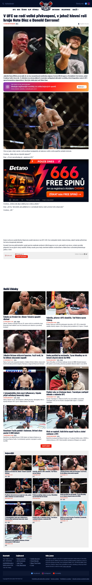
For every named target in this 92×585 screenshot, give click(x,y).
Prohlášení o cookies (65, 579)
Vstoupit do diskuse (21, 256)
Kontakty (58, 573)
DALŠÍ (75, 9)
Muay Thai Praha (36, 563)
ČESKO (24, 9)
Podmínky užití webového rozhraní (41, 579)
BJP (29, 9)
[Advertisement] (46, 225)
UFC (14, 9)
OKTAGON (55, 9)
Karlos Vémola (21, 559)
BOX (18, 9)
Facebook (36, 573)
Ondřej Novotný (35, 559)
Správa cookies (55, 579)
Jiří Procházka (21, 561)
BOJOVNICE (66, 9)
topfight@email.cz (8, 563)
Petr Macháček (21, 565)
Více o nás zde (67, 566)
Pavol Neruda (35, 561)
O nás (32, 565)
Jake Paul (20, 563)
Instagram (47, 573)
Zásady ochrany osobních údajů (80, 579)
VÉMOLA (35, 9)
